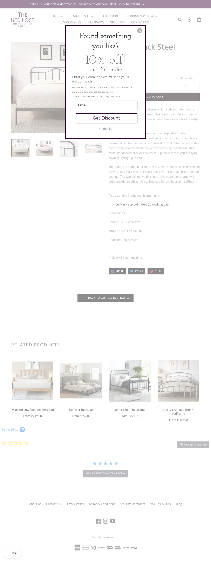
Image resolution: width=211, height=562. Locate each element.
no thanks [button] (105, 128)
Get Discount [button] (106, 118)
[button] (139, 30)
